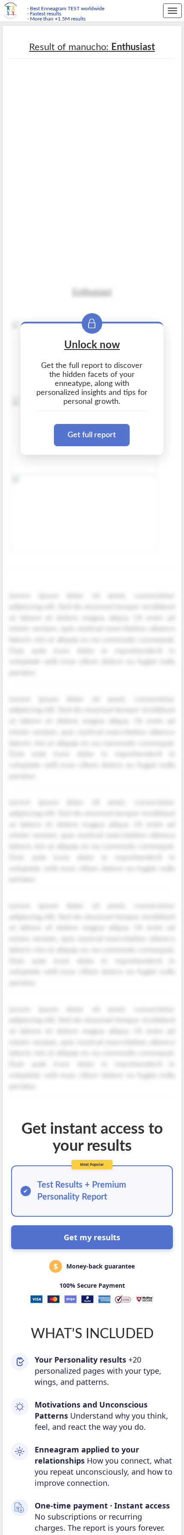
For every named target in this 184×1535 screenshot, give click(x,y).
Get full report (92, 435)
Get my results (92, 1237)
